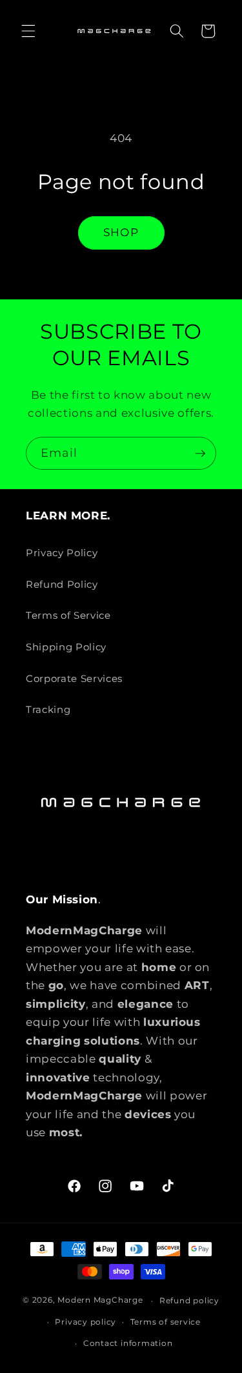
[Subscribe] (200, 453)
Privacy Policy (61, 552)
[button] (28, 30)
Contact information (128, 1343)
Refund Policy (62, 584)
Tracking (48, 709)
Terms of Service (68, 615)
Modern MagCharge (100, 1300)
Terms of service (165, 1322)
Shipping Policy (66, 647)
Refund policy (189, 1300)
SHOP (120, 232)
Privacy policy (85, 1322)
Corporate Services (74, 678)
